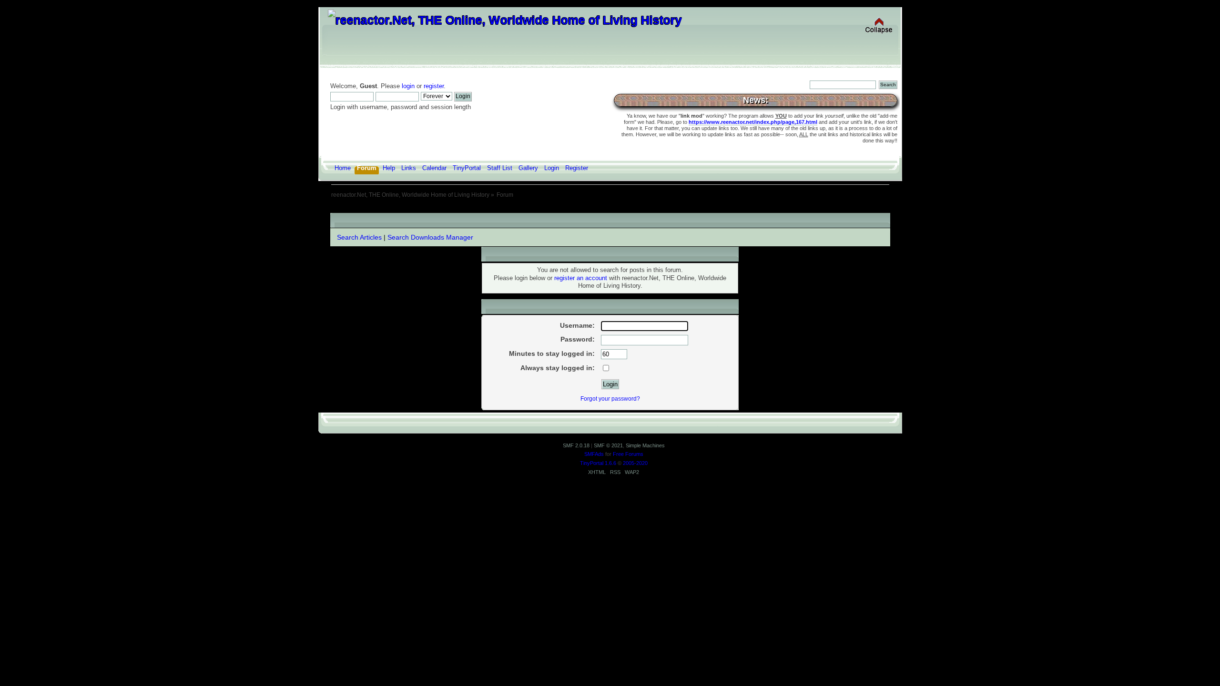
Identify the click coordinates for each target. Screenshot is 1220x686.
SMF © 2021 (608, 445)
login (408, 86)
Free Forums (628, 454)
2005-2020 (635, 463)
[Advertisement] (610, 209)
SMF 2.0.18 (576, 445)
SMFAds (594, 454)
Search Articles (359, 237)
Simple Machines (645, 445)
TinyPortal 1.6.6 (598, 463)
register (434, 86)
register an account (580, 278)
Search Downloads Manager (430, 237)
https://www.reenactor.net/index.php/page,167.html (753, 122)
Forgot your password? (610, 398)
